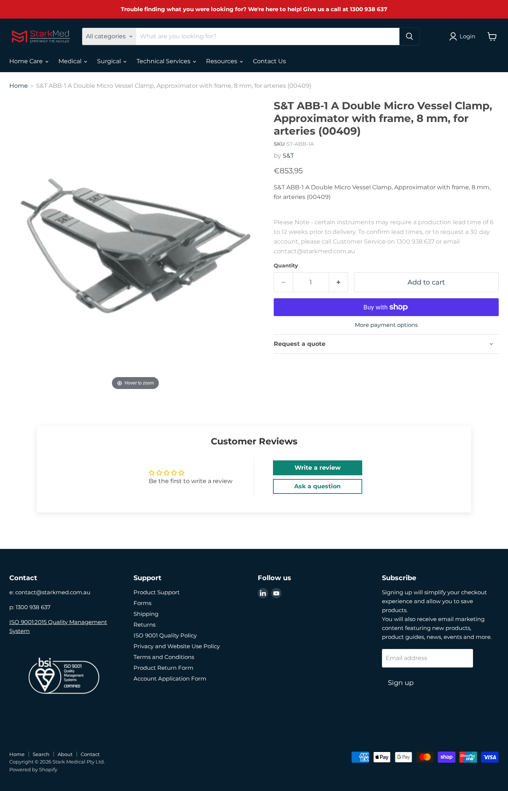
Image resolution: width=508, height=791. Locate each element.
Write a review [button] (318, 467)
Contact (90, 754)
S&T (288, 155)
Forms (142, 603)
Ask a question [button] (317, 486)
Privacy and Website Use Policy (177, 646)
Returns (144, 624)
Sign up (401, 683)
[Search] (409, 36)
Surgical (109, 61)
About (65, 754)
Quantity (286, 266)
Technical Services (164, 61)
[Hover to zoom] (135, 245)
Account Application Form (170, 678)
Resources (222, 61)
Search (41, 754)
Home (18, 86)
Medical (70, 61)
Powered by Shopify (33, 769)
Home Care (26, 61)
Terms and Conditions (164, 656)
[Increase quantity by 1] (338, 282)
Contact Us (269, 61)
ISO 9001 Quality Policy (165, 635)
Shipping (146, 613)
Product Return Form (163, 667)
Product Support (157, 592)
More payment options (386, 325)
